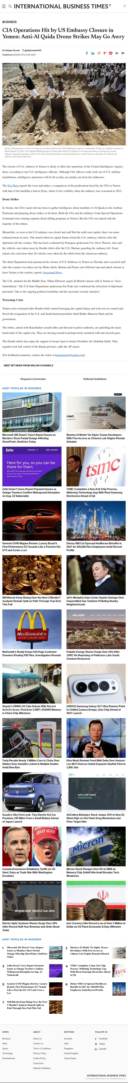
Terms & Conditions (42, 1048)
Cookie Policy (39, 1058)
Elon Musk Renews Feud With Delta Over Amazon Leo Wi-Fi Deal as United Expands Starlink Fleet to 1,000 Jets (96, 764)
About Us (37, 1039)
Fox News (13, 185)
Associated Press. (52, 272)
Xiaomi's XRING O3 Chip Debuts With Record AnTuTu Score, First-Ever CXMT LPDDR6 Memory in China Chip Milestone (31, 709)
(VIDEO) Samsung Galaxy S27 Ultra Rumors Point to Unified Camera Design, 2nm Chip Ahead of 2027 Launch (95, 709)
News (4, 1043)
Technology (7, 1053)
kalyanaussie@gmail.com (69, 355)
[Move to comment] (123, 53)
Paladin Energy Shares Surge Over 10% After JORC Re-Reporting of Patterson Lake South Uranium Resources (93, 655)
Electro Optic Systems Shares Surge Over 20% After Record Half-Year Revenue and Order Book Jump (31, 927)
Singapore (68, 1048)
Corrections (38, 1063)
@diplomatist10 (33, 50)
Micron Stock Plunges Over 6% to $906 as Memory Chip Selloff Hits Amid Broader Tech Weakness (92, 872)
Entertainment (8, 1058)
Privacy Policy (39, 1053)
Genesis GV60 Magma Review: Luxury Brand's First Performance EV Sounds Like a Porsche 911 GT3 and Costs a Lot (31, 547)
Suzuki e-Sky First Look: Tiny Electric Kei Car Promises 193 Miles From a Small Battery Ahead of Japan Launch (30, 818)
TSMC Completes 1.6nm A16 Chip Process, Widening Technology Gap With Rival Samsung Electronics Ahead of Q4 (94, 492)
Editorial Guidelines (94, 379)
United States (70, 1058)
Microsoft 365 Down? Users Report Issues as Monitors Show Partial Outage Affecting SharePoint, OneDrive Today (29, 438)
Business (6, 1039)
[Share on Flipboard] (105, 53)
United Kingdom (71, 1053)
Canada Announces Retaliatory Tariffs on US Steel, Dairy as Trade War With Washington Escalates (28, 872)
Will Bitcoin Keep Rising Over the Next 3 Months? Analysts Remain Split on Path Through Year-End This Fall (31, 601)
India (66, 1043)
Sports (5, 1048)
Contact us (38, 1043)
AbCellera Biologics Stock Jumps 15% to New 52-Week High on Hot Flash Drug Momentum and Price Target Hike (95, 818)
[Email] (117, 53)
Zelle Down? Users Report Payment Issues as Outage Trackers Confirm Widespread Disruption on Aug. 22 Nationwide (31, 492)
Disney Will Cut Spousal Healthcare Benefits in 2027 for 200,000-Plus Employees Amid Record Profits (94, 547)
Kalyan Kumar (12, 50)
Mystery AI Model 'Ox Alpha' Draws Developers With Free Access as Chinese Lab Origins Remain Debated (95, 438)
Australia (68, 1039)
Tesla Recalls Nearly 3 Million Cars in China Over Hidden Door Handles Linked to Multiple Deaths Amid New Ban (30, 764)
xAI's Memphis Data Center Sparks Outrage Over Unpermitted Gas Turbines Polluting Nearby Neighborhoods (95, 601)
